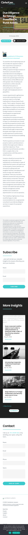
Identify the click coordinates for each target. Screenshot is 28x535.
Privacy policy (16, 532)
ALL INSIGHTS (14, 411)
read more (8, 339)
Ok (10, 532)
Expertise (5, 509)
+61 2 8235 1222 (14, 433)
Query (4, 468)
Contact (5, 517)
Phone (5, 459)
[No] (26, 529)
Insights (5, 513)
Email (4, 276)
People (5, 511)
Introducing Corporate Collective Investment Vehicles (13, 364)
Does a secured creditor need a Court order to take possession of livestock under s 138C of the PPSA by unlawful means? (13, 330)
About (4, 515)
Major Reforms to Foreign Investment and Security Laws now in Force (13, 393)
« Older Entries (7, 406)
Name (4, 268)
